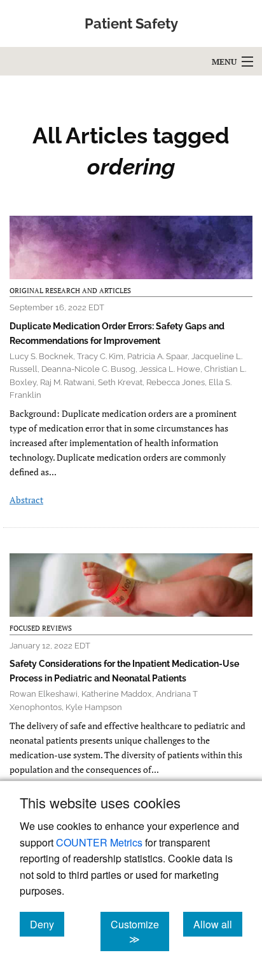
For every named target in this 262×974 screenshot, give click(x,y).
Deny (47, 923)
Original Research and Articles (70, 290)
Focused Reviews (41, 628)
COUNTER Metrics (99, 842)
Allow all (217, 923)
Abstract (26, 500)
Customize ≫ (140, 931)
